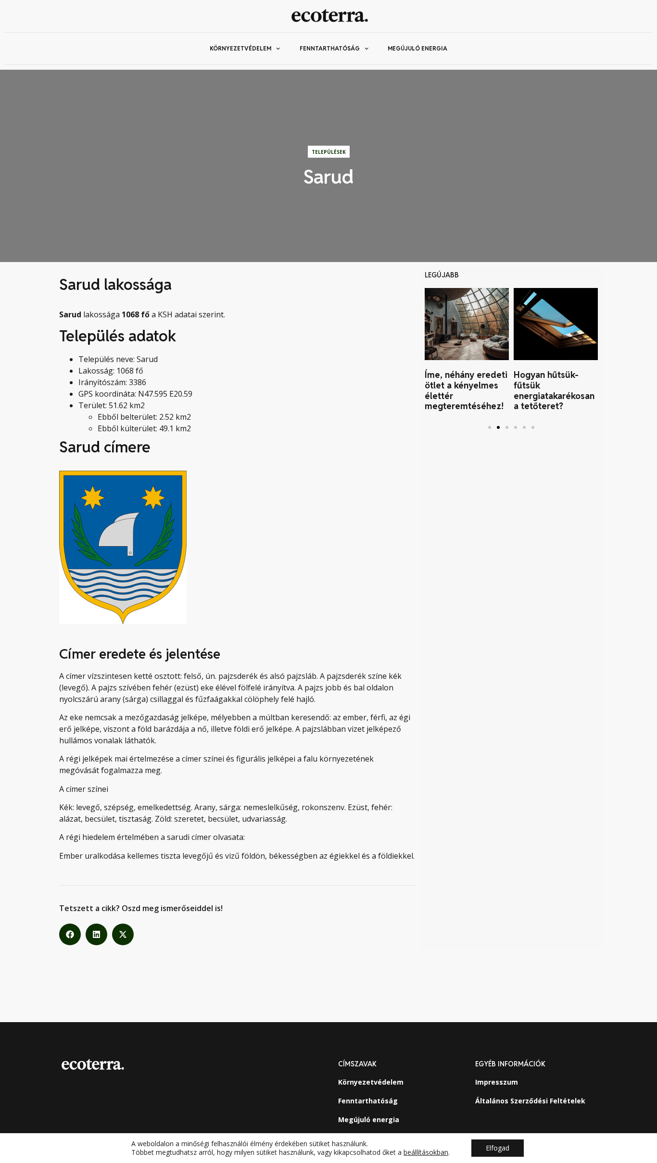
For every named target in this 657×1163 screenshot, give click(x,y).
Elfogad (497, 1147)
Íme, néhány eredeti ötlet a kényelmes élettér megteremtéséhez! (466, 390)
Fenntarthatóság (330, 48)
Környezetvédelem (240, 48)
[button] (70, 934)
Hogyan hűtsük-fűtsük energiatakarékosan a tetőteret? (554, 390)
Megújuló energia (417, 48)
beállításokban (426, 1152)
